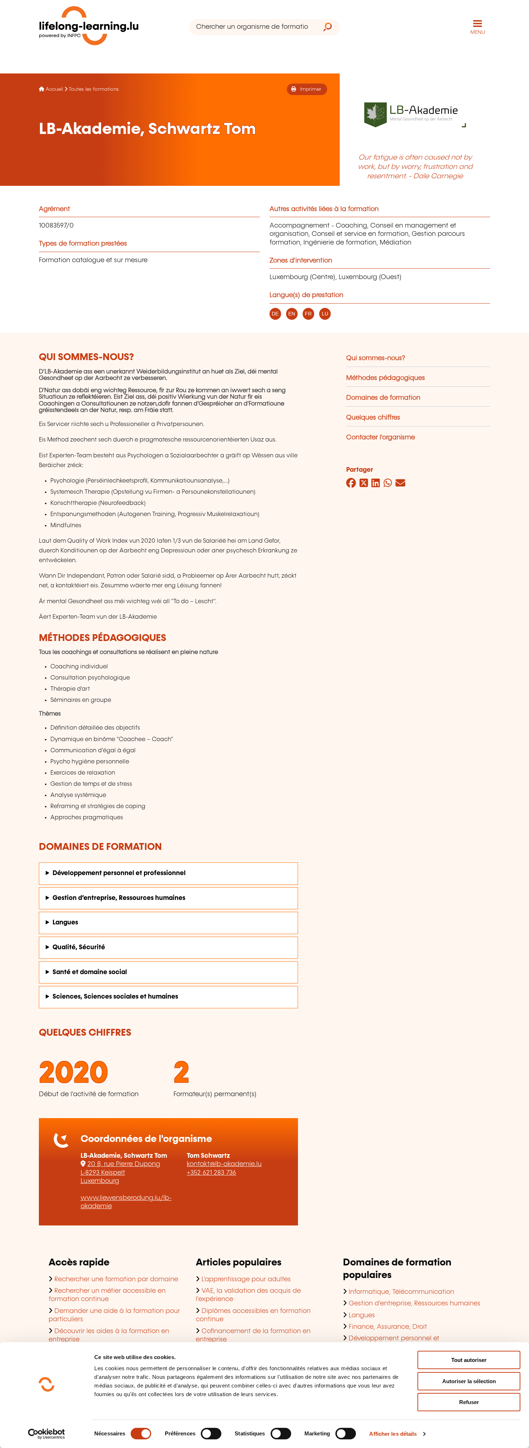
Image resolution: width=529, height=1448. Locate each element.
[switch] (211, 1433)
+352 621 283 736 (211, 1173)
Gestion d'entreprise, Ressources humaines (414, 1303)
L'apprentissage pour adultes (246, 1279)
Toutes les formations (94, 89)
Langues (65, 922)
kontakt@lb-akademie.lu (224, 1164)
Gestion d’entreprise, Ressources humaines (119, 898)
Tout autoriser (469, 1360)
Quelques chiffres (373, 417)
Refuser (469, 1402)
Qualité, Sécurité (79, 947)
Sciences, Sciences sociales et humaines (115, 997)
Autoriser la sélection (469, 1381)
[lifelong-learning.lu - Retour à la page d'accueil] (89, 27)
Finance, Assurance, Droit (388, 1327)
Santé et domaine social (90, 972)
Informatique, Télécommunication (401, 1292)
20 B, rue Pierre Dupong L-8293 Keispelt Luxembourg (120, 1172)
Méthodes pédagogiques (385, 378)
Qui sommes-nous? (375, 358)
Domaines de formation (383, 398)
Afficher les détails (393, 1434)
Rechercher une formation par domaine (116, 1279)
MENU (477, 32)
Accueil (54, 89)
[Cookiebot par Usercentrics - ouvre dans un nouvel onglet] (46, 1434)
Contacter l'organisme (380, 437)
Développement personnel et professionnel (119, 873)
